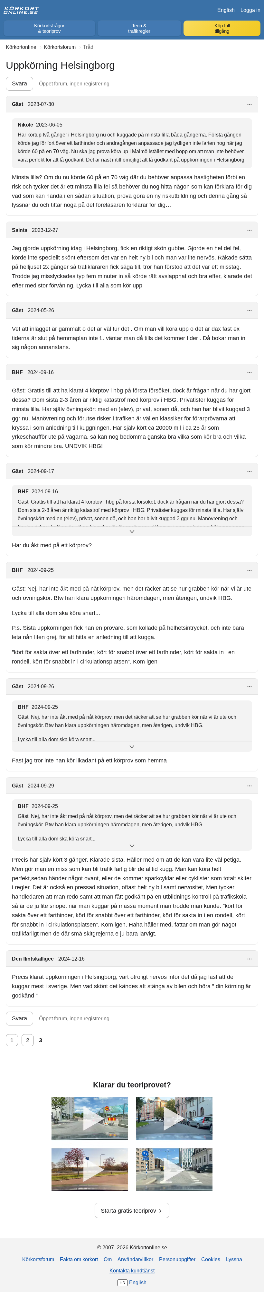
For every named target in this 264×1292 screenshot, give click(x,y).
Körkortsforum (38, 1259)
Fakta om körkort (79, 1259)
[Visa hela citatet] (132, 532)
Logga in (250, 10)
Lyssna (234, 1259)
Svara (19, 83)
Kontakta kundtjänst (132, 1270)
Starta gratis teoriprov (128, 1211)
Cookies (210, 1259)
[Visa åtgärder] (249, 104)
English (226, 10)
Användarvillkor (135, 1259)
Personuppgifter (177, 1259)
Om (108, 1259)
